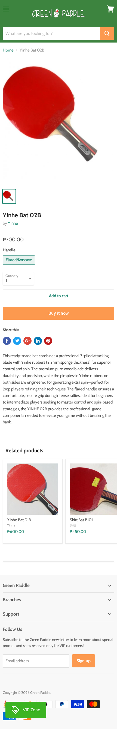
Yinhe (13, 223)
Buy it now (58, 313)
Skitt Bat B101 (81, 519)
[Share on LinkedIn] (38, 341)
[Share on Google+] (27, 341)
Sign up (83, 660)
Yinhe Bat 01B (19, 519)
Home (8, 50)
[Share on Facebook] (7, 341)
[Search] (107, 33)
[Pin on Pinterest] (48, 341)
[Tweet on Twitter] (17, 341)
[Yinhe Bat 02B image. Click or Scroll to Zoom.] (58, 121)
